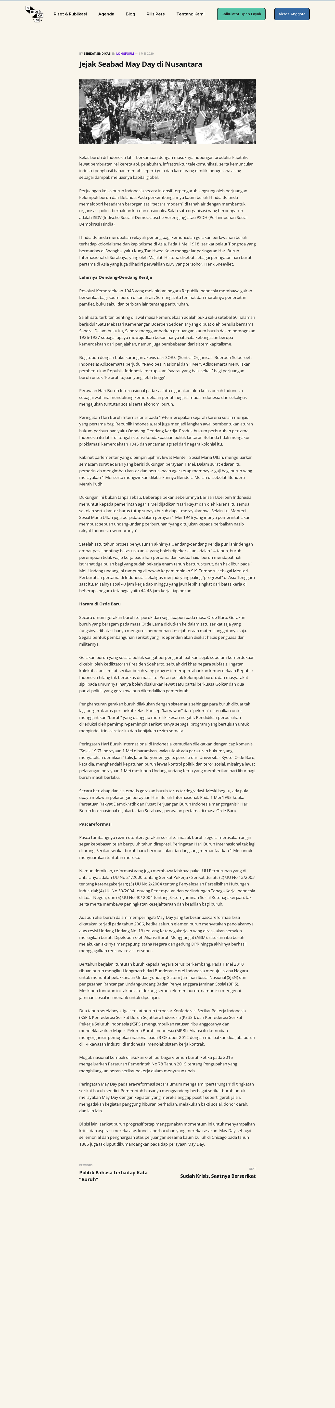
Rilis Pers (156, 14)
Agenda (106, 14)
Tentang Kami (190, 14)
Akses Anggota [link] (292, 14)
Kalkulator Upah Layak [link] (241, 14)
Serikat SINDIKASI (97, 53)
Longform (125, 53)
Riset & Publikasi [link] (70, 14)
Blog (130, 14)
